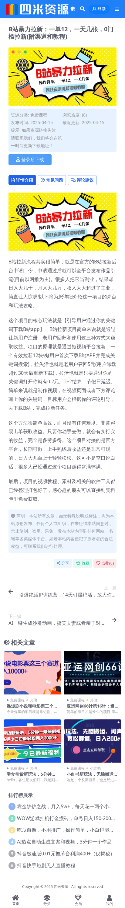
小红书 (95, 768)
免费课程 (38, 115)
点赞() (107, 563)
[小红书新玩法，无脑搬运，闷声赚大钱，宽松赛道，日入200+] (92, 741)
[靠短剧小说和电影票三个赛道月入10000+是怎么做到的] (32, 672)
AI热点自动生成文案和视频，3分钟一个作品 (64, 841)
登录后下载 (32, 159)
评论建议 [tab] (85, 180)
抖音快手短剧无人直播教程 (46, 865)
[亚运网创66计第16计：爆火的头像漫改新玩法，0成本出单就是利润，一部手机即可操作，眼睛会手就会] (92, 672)
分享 (65, 563)
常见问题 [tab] (54, 180)
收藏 (86, 563)
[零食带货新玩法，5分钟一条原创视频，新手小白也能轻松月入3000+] (32, 741)
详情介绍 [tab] (24, 180)
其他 (33, 700)
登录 (101, 9)
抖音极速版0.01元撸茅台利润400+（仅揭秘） (66, 853)
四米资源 (61, 886)
